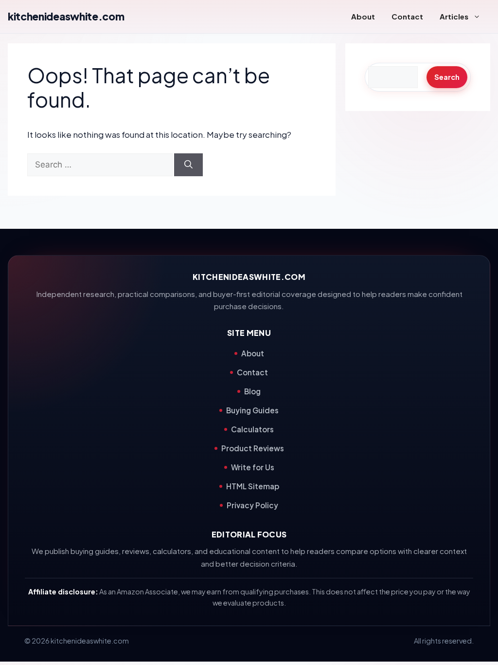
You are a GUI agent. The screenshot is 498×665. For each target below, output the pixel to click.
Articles (454, 16)
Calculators (252, 429)
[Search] (188, 165)
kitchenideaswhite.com (66, 16)
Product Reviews (252, 448)
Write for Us (252, 467)
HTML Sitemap (252, 486)
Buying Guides (252, 410)
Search (447, 77)
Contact (407, 16)
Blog (252, 391)
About (363, 16)
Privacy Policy (252, 505)
